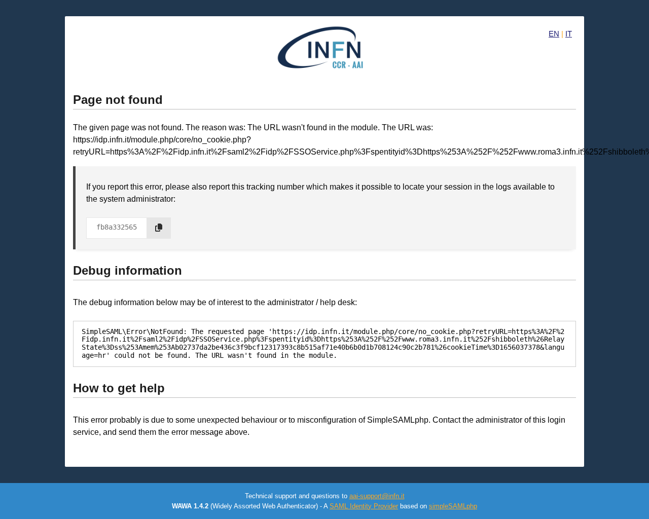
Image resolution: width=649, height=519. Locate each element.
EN (554, 33)
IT (568, 33)
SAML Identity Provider (364, 506)
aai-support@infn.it (377, 496)
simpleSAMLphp (453, 506)
